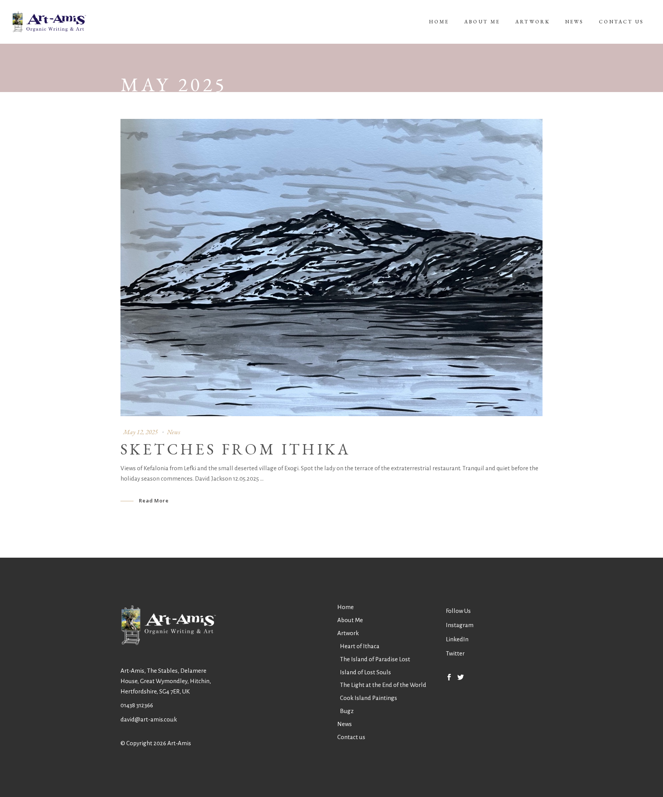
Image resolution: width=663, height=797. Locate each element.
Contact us (351, 737)
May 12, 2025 (140, 432)
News (173, 432)
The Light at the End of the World (383, 685)
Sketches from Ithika (235, 449)
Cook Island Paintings (368, 698)
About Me (350, 620)
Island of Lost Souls (365, 672)
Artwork (348, 633)
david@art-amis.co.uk (148, 719)
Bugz (347, 711)
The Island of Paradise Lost (375, 659)
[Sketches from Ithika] (331, 267)
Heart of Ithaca (359, 646)
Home (345, 607)
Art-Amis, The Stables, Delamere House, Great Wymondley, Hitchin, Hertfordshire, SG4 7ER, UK (165, 681)
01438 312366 (136, 705)
